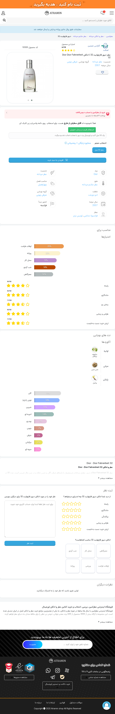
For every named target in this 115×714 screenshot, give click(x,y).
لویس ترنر (77, 215)
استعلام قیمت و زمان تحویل (82, 129)
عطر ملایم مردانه (90, 184)
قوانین (62, 702)
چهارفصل (42, 184)
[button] (31, 100)
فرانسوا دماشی (90, 215)
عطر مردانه (97, 61)
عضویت (32, 644)
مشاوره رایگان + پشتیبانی (79, 143)
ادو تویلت (93, 195)
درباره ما (38, 702)
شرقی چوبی (72, 61)
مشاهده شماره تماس (97, 677)
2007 (97, 65)
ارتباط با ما (50, 702)
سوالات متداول (76, 702)
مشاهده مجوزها (20, 677)
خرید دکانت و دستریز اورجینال (57, 684)
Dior (96, 174)
